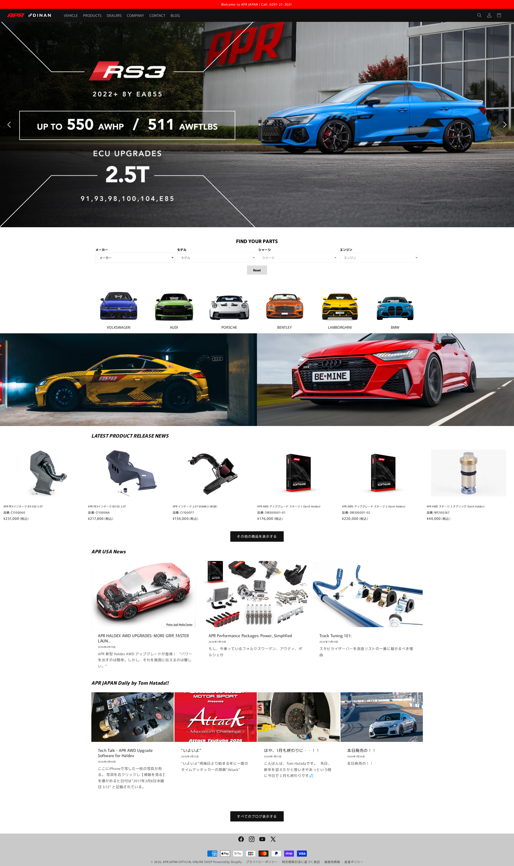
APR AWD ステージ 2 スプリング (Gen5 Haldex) (455, 506)
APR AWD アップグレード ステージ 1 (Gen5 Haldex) (288, 506)
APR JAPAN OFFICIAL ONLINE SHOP (187, 862)
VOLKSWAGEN (119, 327)
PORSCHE (229, 327)
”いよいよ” (191, 750)
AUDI (174, 327)
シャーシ (264, 249)
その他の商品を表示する (257, 536)
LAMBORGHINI (340, 327)
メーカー (102, 249)
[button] (479, 15)
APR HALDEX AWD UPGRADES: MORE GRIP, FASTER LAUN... (143, 638)
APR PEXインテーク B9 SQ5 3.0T (23, 506)
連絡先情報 (332, 862)
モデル (182, 249)
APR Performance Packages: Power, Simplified (250, 635)
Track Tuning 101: (335, 635)
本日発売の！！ (361, 750)
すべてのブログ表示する (257, 816)
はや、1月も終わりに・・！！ (292, 750)
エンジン (346, 249)
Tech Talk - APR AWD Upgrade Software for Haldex (125, 753)
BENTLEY (284, 327)
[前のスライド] (9, 125)
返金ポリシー (353, 862)
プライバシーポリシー (262, 862)
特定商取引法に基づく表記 (301, 862)
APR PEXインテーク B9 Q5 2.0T (107, 506)
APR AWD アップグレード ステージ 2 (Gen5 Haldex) (373, 506)
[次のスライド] (505, 125)
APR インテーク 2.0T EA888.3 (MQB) (195, 506)
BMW (395, 327)
